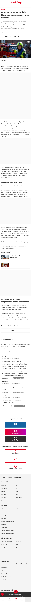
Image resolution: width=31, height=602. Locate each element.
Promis (3, 500)
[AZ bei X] (26, 563)
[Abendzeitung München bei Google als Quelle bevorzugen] (19, 36)
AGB (2, 570)
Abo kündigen (4, 580)
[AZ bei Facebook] (16, 563)
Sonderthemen (19, 550)
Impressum (4, 567)
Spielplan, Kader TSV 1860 (7, 533)
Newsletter (3, 512)
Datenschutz (4, 573)
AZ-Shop (17, 544)
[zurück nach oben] (15, 592)
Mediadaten (18, 541)
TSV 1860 (3, 497)
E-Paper (3, 554)
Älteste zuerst (11, 351)
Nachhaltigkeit (19, 497)
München (10, 326)
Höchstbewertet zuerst (20, 351)
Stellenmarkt (18, 509)
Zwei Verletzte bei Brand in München (18, 264)
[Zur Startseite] (15, 3)
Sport (17, 485)
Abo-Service (4, 550)
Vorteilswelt (4, 527)
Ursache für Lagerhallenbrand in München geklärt (17, 256)
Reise (17, 494)
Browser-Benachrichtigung (7, 521)
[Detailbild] (28, 41)
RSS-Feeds (3, 518)
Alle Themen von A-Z (6, 509)
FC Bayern (3, 494)
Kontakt (3, 557)
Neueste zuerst (5, 351)
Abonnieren (4, 547)
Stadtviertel (4, 488)
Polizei (16, 326)
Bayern (3, 491)
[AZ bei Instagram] (21, 563)
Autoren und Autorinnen (6, 541)
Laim (2, 66)
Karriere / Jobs (4, 544)
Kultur (17, 491)
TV (16, 488)
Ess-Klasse (3, 524)
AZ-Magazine (19, 547)
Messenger (4, 515)
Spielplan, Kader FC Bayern (7, 530)
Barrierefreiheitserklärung (7, 576)
